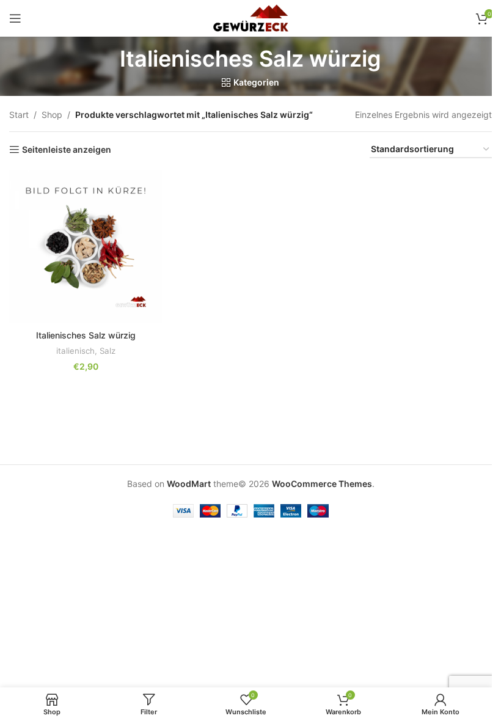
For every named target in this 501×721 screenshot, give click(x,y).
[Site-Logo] (250, 17)
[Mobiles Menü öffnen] (15, 18)
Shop (52, 114)
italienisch (75, 351)
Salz (107, 351)
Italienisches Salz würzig (86, 335)
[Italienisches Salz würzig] (85, 246)
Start (19, 114)
